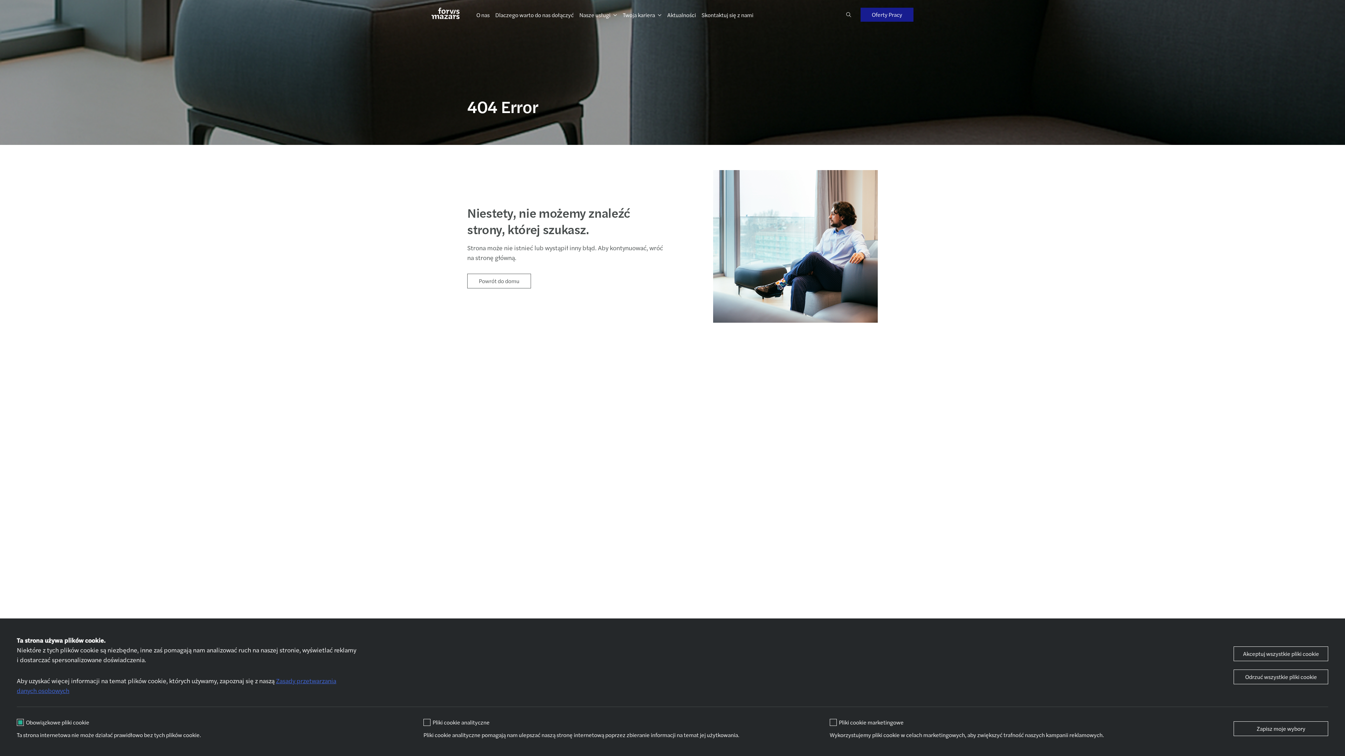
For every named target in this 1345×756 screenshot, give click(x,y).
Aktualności (681, 15)
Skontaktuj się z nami (727, 15)
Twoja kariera (639, 15)
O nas (483, 15)
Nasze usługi (595, 15)
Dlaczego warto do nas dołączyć (534, 15)
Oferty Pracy (887, 14)
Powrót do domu (499, 281)
